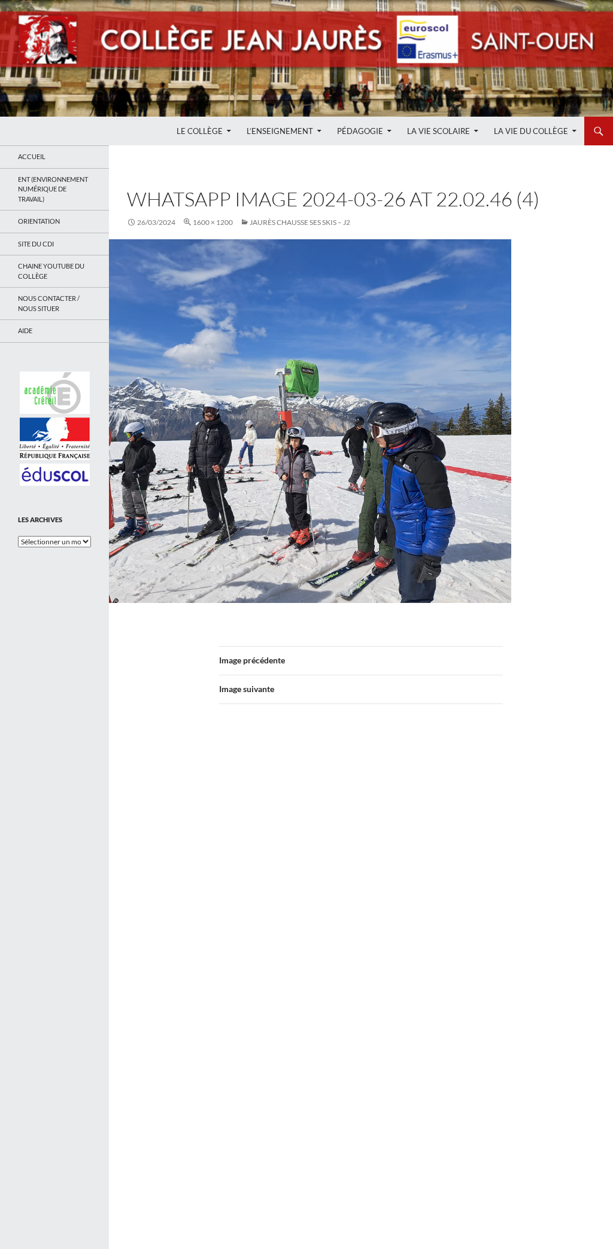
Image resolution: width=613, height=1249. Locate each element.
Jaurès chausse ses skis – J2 (300, 222)
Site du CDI (36, 244)
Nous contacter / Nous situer (49, 303)
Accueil (31, 156)
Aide (25, 330)
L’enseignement (280, 131)
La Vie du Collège (531, 131)
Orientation (39, 221)
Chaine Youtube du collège (51, 271)
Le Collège (200, 131)
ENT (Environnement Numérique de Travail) (53, 189)
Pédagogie (360, 131)
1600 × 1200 (213, 222)
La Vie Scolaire (438, 131)
